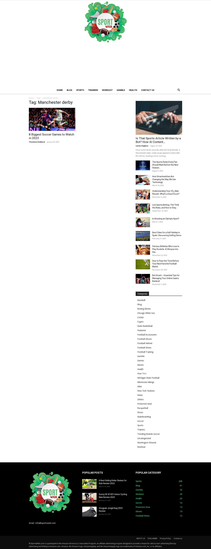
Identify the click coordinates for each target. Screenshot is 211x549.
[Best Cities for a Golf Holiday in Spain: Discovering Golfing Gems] (143, 236)
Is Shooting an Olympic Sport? (165, 218)
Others (140, 399)
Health (133, 90)
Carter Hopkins (142, 146)
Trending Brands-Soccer (148, 434)
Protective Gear (144, 403)
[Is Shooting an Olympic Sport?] (143, 222)
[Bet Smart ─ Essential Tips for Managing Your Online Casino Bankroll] (143, 279)
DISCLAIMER (152, 538)
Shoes (140, 412)
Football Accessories (147, 334)
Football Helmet (144, 343)
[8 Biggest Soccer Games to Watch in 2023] (52, 119)
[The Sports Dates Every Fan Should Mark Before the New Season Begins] (143, 165)
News (140, 395)
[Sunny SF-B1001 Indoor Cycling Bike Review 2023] (89, 498)
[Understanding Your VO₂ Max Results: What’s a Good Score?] (143, 195)
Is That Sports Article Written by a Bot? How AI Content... (158, 140)
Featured (141, 330)
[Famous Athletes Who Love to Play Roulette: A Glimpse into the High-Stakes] (143, 250)
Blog (69, 90)
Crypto (140, 321)
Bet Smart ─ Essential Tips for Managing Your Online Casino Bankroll (166, 278)
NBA (139, 386)
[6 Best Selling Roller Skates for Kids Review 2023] (89, 484)
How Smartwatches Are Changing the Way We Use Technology (164, 179)
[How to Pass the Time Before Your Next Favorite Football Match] (143, 264)
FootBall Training (145, 352)
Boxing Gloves (144, 308)
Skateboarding (144, 416)
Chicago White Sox (146, 313)
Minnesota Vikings (145, 382)
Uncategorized (144, 438)
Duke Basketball (144, 326)
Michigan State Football (148, 377)
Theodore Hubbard (37, 142)
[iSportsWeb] (105, 21)
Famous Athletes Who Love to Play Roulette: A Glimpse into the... (165, 249)
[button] (178, 90)
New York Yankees (146, 390)
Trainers (93, 90)
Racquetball (142, 408)
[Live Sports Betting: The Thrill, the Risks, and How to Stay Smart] (143, 208)
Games (140, 360)
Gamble (121, 90)
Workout (107, 90)
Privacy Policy (165, 538)
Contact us (147, 90)
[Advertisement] (105, 65)
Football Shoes (144, 347)
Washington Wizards (146, 442)
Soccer (140, 421)
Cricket (140, 317)
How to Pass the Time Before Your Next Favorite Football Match (165, 264)
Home (60, 90)
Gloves (140, 364)
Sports (80, 90)
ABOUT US (140, 538)
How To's (141, 373)
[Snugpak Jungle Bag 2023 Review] (89, 512)
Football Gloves (144, 339)
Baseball (141, 300)
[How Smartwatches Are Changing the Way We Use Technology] (143, 180)
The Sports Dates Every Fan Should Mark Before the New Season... (165, 165)
